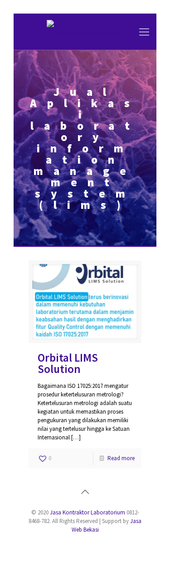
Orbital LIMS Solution (68, 363)
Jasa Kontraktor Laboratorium (87, 512)
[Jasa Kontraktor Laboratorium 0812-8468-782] (85, 31)
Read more (121, 458)
